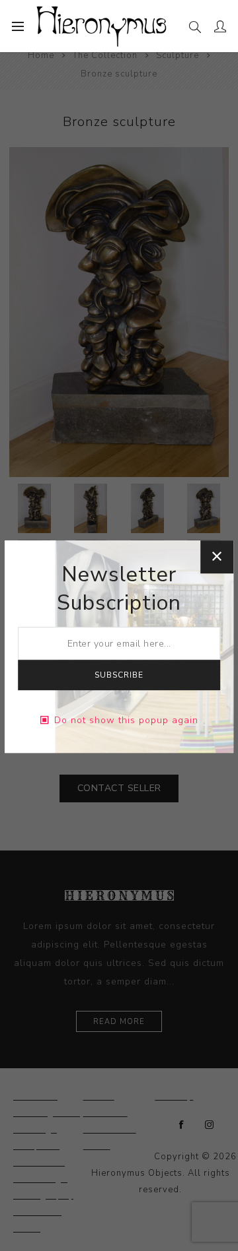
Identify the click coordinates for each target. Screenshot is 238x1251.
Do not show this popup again (126, 720)
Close (216, 556)
